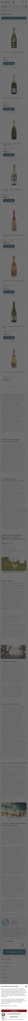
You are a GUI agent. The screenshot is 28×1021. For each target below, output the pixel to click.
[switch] (3, 1019)
